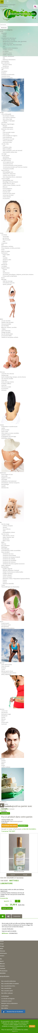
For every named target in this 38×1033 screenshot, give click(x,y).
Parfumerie (4, 253)
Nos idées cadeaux (7, 993)
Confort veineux (7, 575)
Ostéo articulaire (7, 577)
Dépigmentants (7, 159)
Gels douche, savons (8, 535)
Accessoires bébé (6, 335)
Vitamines (4, 33)
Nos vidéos (4, 1008)
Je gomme (4, 243)
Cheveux (2, 372)
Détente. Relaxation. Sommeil (11, 570)
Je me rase (4, 711)
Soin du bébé (5, 326)
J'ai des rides (5, 144)
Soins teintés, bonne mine (10, 152)
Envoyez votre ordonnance (9, 1003)
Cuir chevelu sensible (7, 378)
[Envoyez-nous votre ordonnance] (35, 7)
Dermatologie (5, 484)
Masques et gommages (7, 124)
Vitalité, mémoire (7, 54)
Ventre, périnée (7, 284)
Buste (3, 278)
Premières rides (7, 147)
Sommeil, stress (7, 53)
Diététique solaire (6, 438)
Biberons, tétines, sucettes (9, 327)
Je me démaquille (6, 114)
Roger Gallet (6, 254)
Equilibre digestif (7, 568)
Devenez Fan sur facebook (15, 1011)
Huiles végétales (6, 565)
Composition (16, 916)
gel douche (6, 238)
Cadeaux (2, 759)
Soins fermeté (5, 666)
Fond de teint (6, 192)
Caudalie (5, 258)
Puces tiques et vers (7, 474)
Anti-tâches (6, 157)
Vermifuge (4, 479)
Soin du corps (5, 534)
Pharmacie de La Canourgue (7, 4)
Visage (2, 112)
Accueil (3, 829)
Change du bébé (5, 332)
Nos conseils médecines (8, 981)
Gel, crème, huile (7, 119)
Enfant (4, 36)
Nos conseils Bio (6, 988)
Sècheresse (6, 273)
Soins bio (3, 385)
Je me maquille (5, 178)
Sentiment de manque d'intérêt (11, 557)
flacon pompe (6, 240)
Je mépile (4, 266)
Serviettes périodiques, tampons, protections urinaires (18, 274)
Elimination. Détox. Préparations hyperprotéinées (16, 578)
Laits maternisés (6, 330)
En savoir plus (4, 898)
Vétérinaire (3, 473)
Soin (4, 130)
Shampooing (4, 375)
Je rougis (4, 154)
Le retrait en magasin (7, 998)
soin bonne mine (7, 142)
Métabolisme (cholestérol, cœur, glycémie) (14, 41)
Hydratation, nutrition (7, 246)
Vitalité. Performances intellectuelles (13, 572)
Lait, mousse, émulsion (9, 117)
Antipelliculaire (4, 976)
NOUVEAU (3, 973)
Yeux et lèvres (5, 170)
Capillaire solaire (6, 435)
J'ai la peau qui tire (8, 164)
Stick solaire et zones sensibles (10, 433)
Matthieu (5, 261)
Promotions (3, 802)
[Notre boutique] (19, 2)
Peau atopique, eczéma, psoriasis (10, 248)
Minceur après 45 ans (7, 671)
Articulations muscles (9, 283)
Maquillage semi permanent (10, 182)
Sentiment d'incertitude (9, 555)
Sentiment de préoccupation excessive (14, 564)
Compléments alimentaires (8, 38)
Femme (5, 269)
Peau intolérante (7, 137)
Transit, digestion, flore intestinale (12, 45)
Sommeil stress (5, 76)
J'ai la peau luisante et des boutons (12, 165)
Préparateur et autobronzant (9, 426)
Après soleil (4, 431)
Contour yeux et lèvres (9, 175)
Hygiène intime (5, 268)
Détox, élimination (6, 674)
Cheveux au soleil (6, 387)
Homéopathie (5, 61)
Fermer (32, 1026)
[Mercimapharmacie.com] (19, 14)
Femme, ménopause (8, 56)
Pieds (3, 249)
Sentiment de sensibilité (9, 560)
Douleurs (3, 73)
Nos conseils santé (7, 990)
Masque (5, 126)
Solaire (2, 425)
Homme (5, 263)
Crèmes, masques (8, 526)
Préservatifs (4, 722)
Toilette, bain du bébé (7, 322)
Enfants (5, 582)
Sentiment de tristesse (9, 562)
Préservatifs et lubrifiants (10, 276)
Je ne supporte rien (8, 162)
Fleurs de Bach (5, 552)
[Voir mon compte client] (2, 805)
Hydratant (4, 724)
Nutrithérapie (5, 567)
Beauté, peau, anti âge (9, 40)
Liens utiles (4, 1006)
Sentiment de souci (8, 554)
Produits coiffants (6, 383)
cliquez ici (15, 1031)
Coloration (4, 380)
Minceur (2, 663)
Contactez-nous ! (6, 1001)
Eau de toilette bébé (7, 334)
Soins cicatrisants (8, 140)
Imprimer (13, 874)
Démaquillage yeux (8, 172)
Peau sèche (6, 134)
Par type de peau (6, 160)
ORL (4, 58)
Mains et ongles (5, 251)
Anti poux (3, 390)
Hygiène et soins (6, 478)
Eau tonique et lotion (8, 116)
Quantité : (6, 901)
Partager (25, 874)
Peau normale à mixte (9, 132)
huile (4, 241)
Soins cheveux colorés (7, 382)
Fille (4, 271)
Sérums (5, 527)
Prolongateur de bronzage (8, 436)
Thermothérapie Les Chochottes (10, 587)
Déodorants (6, 539)
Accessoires (6, 198)
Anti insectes (5, 487)
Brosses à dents (7, 64)
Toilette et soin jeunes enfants (9, 337)
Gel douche (4, 712)
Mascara (5, 187)
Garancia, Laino (7, 259)
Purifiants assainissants (7, 74)
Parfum (3, 717)
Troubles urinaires (8, 50)
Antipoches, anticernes (9, 173)
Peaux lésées (5, 68)
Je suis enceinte (5, 321)
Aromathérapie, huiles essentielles (11, 550)
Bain (2, 245)
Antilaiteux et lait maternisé (8, 481)
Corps (1, 233)
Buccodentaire (5, 63)
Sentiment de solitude (9, 559)
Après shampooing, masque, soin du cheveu (13, 377)
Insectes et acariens (7, 78)
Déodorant (4, 264)
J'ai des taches (5, 155)
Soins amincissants (6, 664)
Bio (1, 522)
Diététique (4, 547)
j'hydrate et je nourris (7, 129)
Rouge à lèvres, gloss (9, 183)
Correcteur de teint (8, 195)
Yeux (4, 46)
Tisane (3, 585)
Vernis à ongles (7, 190)
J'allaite (3, 329)
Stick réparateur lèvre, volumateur (12, 177)
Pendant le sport (6, 625)
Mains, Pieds (6, 540)
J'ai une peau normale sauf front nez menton (15, 167)
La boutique (5, 996)
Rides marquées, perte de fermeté (12, 150)
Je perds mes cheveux (7, 373)
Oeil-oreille (4, 476)
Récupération (5, 626)
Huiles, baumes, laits (8, 537)
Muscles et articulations (7, 628)
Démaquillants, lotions (9, 532)
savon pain (6, 236)
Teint (4, 530)
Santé (1, 31)
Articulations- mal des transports (10, 483)
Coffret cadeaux (5, 767)
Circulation (6, 51)
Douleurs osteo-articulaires (10, 48)
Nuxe (4, 256)
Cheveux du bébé (6, 324)
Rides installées (7, 149)
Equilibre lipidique (8, 573)
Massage (3, 279)
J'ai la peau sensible (8, 169)
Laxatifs (3, 486)
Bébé (1, 319)
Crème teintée (7, 197)
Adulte (4, 35)
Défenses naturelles (8, 583)
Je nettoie (4, 122)
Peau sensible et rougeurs (10, 135)
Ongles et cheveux (8, 43)
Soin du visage (5, 524)
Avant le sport (5, 623)
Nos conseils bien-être (8, 986)
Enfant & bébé (5, 430)
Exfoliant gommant (8, 127)
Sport (1, 621)
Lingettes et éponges (9, 121)
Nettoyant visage (6, 714)
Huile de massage (8, 281)
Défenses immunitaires (9, 59)
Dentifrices (6, 66)
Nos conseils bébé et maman (10, 983)
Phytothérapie (5, 549)
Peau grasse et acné (8, 139)
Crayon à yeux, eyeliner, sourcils (11, 185)
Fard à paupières (7, 188)
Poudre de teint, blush (9, 193)
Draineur (3, 668)
